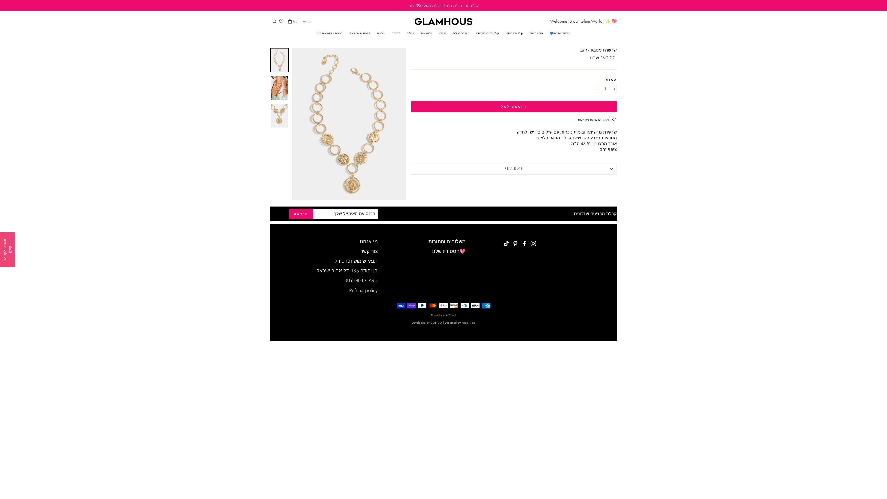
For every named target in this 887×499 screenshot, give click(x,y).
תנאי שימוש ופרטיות (356, 261)
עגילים (410, 33)
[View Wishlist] (281, 21)
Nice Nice (468, 323)
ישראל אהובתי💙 (560, 33)
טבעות (381, 33)
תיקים (442, 33)
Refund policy (363, 290)
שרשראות (426, 33)
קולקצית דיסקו (514, 33)
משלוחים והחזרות (447, 241)
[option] (443, 5)
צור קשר (369, 251)
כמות (611, 80)
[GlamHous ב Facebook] (524, 243)
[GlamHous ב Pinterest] (515, 243)
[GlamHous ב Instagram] (533, 243)
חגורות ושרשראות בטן (330, 33)
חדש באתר (536, 33)
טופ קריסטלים (461, 33)
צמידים (396, 33)
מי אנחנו (369, 241)
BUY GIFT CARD (361, 280)
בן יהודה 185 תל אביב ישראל (347, 270)
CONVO (436, 323)
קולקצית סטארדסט (487, 33)
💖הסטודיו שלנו (449, 251)
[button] (7, 249)
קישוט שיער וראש (359, 33)
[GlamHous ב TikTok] (506, 243)
